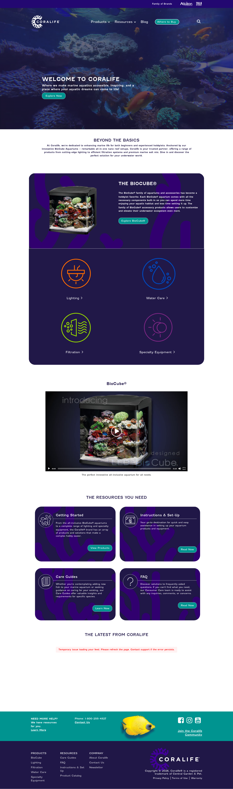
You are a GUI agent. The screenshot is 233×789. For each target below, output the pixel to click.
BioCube (36, 757)
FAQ (62, 762)
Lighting (73, 298)
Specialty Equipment (155, 352)
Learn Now (102, 608)
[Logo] (45, 21)
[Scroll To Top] (222, 775)
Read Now (187, 549)
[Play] (49, 468)
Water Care (155, 298)
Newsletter (96, 767)
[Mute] (179, 468)
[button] (116, 431)
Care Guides (68, 757)
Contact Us (82, 722)
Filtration (73, 352)
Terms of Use (180, 778)
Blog (144, 22)
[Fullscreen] (184, 468)
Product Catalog (70, 775)
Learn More (38, 730)
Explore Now (54, 95)
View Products (99, 547)
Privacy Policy (161, 778)
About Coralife (98, 757)
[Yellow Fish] (139, 728)
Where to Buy (166, 21)
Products (99, 22)
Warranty (196, 778)
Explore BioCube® (133, 220)
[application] (116, 431)
